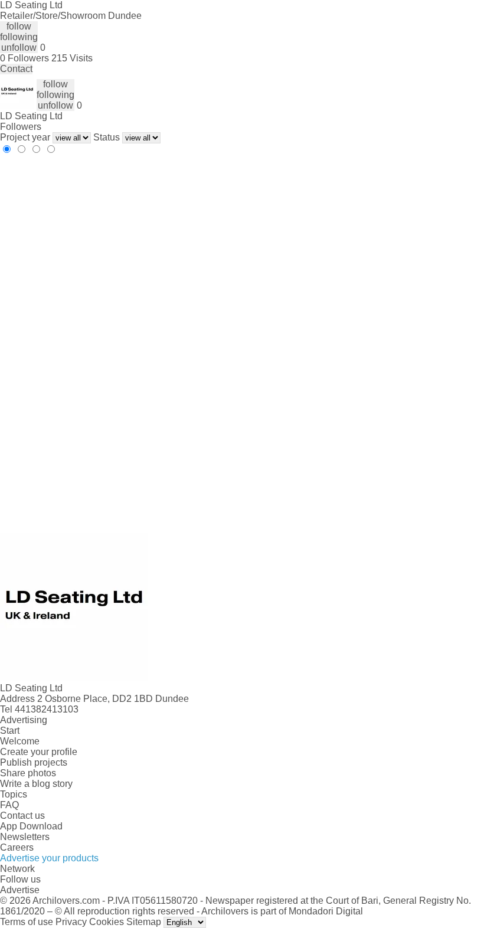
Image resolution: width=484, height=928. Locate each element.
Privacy (71, 922)
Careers (17, 847)
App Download (31, 826)
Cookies (106, 922)
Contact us (22, 816)
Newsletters (25, 837)
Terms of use (26, 922)
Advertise (20, 890)
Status (106, 137)
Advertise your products (49, 858)
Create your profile (38, 752)
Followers (20, 127)
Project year (25, 137)
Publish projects (33, 762)
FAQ (9, 805)
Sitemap (143, 922)
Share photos (28, 773)
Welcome (20, 741)
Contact (16, 69)
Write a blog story (36, 784)
